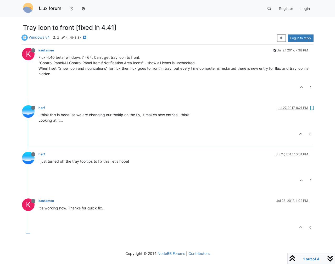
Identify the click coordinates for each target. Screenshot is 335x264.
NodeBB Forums (171, 253)
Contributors (199, 253)
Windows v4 (39, 37)
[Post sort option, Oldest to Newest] (281, 38)
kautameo (46, 50)
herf (41, 108)
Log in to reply (300, 38)
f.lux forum (50, 8)
